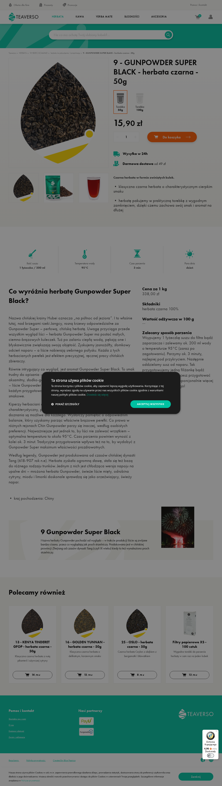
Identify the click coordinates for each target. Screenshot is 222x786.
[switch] (210, 755)
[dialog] (111, 393)
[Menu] (216, 732)
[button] (65, 404)
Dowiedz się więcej (97, 394)
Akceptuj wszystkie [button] (150, 404)
